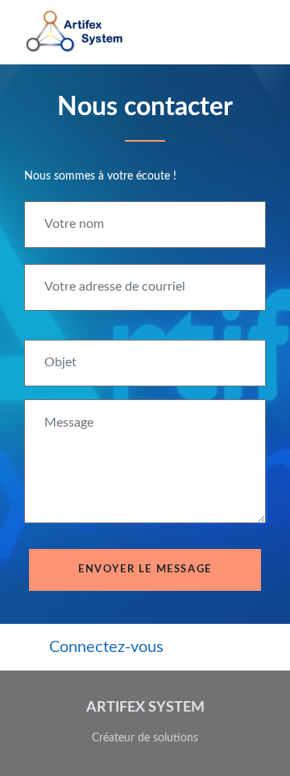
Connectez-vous (106, 647)
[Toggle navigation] (252, 32)
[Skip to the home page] (75, 32)
